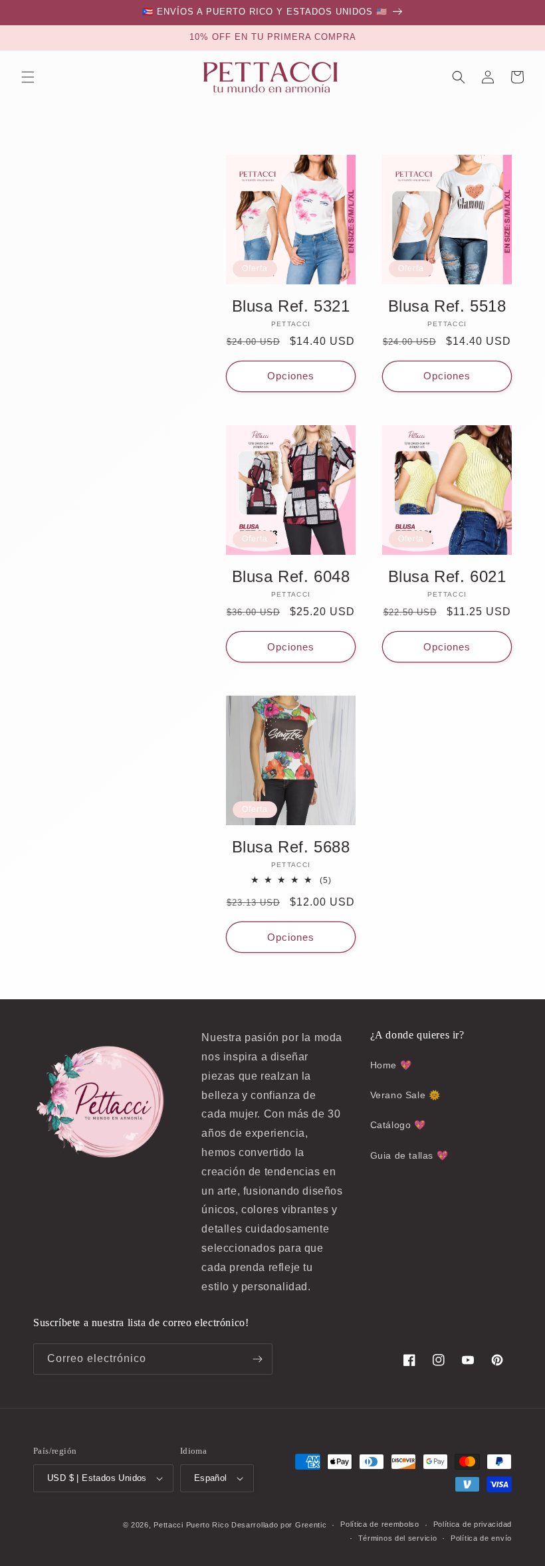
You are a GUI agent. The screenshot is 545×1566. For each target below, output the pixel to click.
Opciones (290, 375)
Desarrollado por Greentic (279, 1525)
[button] (28, 77)
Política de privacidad (472, 1524)
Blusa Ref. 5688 (291, 847)
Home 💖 (391, 1065)
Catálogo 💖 (398, 1125)
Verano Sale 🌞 (405, 1095)
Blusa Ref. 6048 (291, 576)
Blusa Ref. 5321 (291, 306)
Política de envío (481, 1538)
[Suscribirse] (257, 1359)
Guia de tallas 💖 (409, 1155)
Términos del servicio (397, 1538)
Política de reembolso (379, 1524)
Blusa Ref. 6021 (447, 576)
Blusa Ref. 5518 (447, 306)
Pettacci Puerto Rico (191, 1525)
